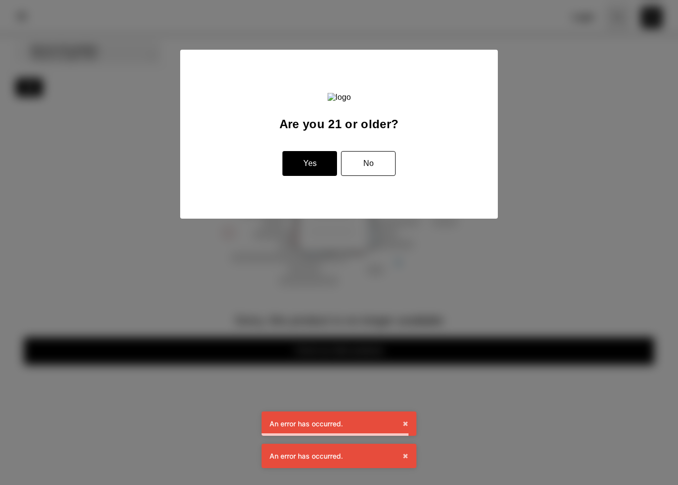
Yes (310, 163)
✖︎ (405, 423)
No (368, 163)
